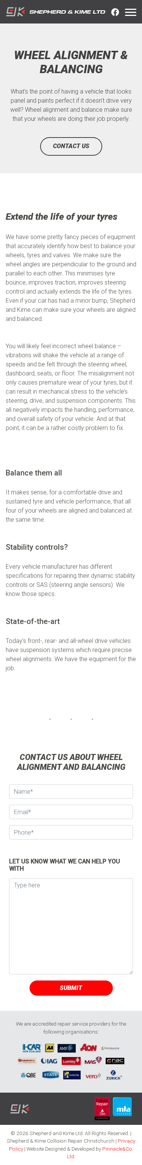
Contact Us (71, 146)
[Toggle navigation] (130, 11)
